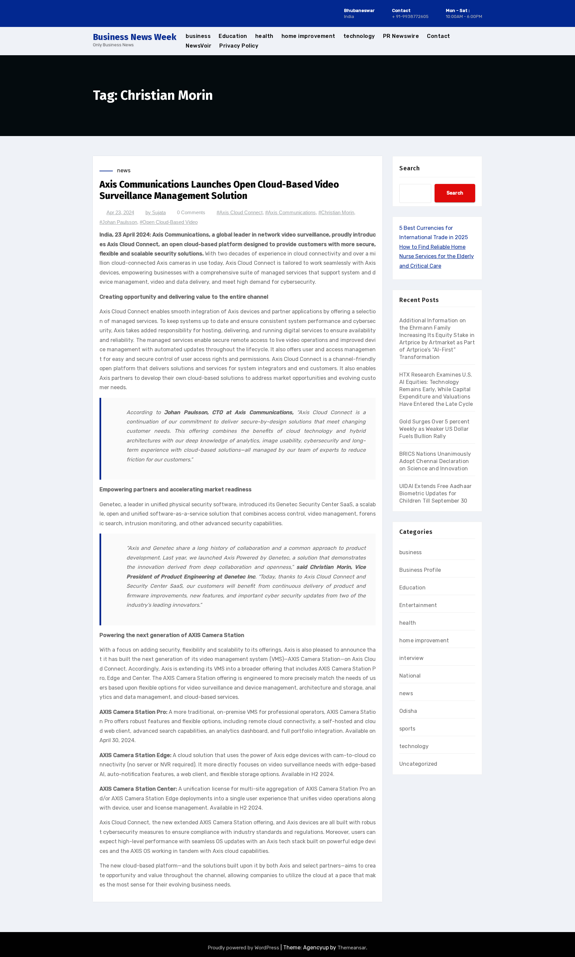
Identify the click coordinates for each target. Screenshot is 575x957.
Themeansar (351, 948)
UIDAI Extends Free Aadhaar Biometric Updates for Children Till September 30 (435, 493)
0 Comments (191, 212)
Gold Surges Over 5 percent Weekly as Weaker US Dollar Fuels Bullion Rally (434, 428)
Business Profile (420, 570)
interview (411, 658)
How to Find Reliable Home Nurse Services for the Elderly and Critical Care (436, 256)
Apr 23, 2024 (120, 212)
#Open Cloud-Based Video (169, 222)
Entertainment (418, 605)
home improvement (308, 36)
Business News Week (134, 37)
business (198, 36)
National (410, 676)
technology (359, 36)
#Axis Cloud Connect (240, 212)
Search (409, 168)
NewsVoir (198, 46)
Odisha (408, 711)
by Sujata (155, 212)
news (123, 170)
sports (407, 728)
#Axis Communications (290, 212)
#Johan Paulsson (118, 222)
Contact (438, 36)
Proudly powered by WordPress (244, 948)
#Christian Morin (336, 212)
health (264, 36)
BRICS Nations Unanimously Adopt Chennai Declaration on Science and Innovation (435, 461)
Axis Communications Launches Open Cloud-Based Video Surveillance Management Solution (219, 190)
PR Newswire (401, 36)
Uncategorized (418, 764)
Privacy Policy (238, 46)
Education (233, 36)
